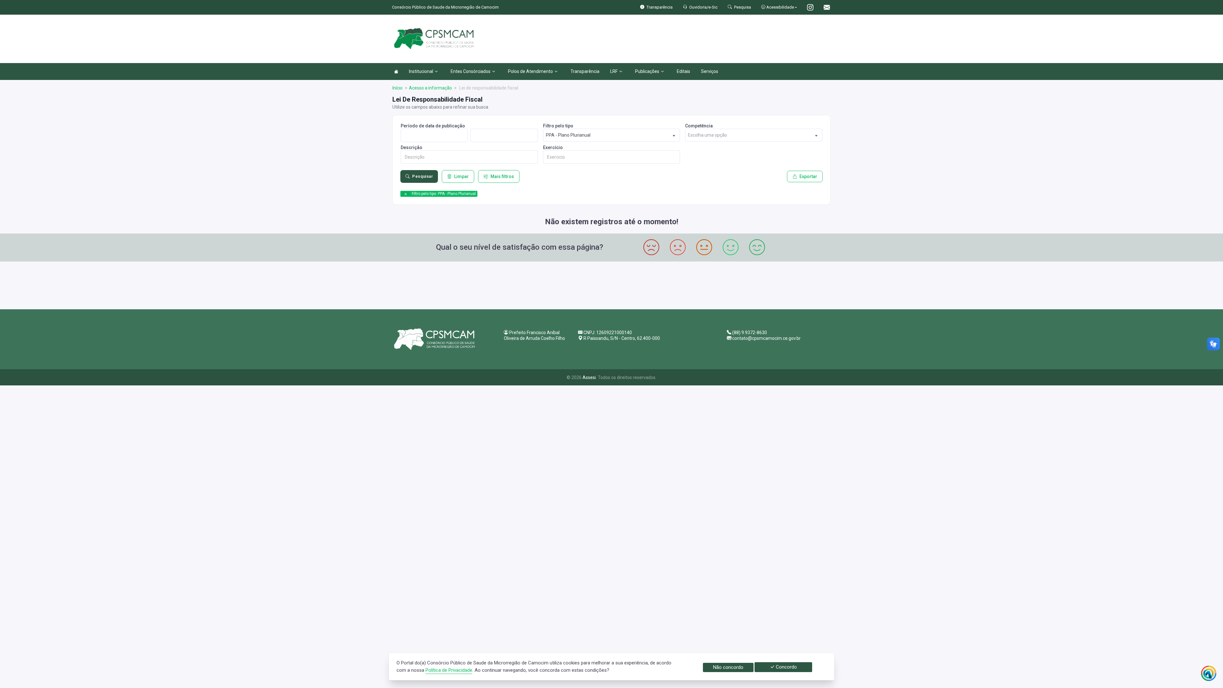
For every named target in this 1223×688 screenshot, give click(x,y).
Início (397, 87)
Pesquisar (422, 176)
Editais (683, 71)
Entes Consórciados (470, 71)
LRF (614, 71)
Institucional (421, 71)
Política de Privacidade (449, 670)
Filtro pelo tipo (558, 125)
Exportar (808, 176)
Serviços (709, 71)
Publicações (647, 71)
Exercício (553, 147)
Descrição (411, 147)
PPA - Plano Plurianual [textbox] (568, 135)
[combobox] (611, 135)
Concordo (786, 667)
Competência (699, 125)
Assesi (589, 377)
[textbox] (753, 135)
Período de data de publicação (433, 125)
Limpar (461, 176)
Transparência (584, 71)
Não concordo (728, 667)
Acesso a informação (430, 87)
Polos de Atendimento (530, 71)
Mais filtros (502, 176)
